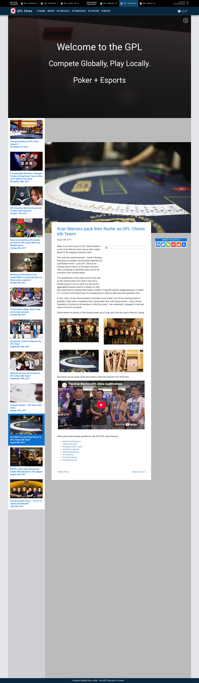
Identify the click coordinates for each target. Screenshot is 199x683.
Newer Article (138, 472)
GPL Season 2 (31, 3)
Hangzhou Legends (70, 449)
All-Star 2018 (71, 3)
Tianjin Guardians (69, 444)
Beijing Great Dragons (71, 441)
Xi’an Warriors (68, 455)
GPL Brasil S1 (110, 3)
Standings (79, 11)
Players (93, 11)
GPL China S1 (130, 3)
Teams (41, 11)
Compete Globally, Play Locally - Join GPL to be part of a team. (98, 680)
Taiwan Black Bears (70, 452)
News (51, 11)
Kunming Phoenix (69, 460)
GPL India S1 (149, 3)
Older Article (63, 472)
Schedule (63, 11)
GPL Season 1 (51, 3)
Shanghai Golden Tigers (72, 447)
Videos (106, 11)
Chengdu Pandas (69, 457)
